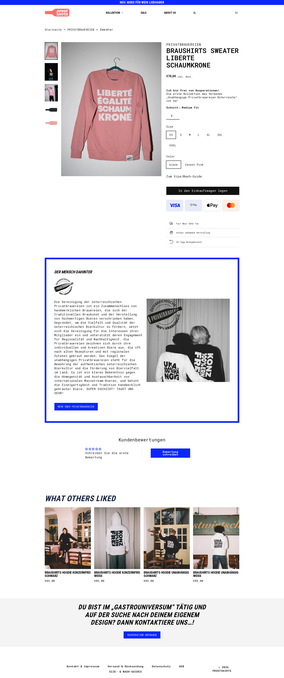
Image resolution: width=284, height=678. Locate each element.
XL (208, 134)
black (173, 164)
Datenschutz (161, 666)
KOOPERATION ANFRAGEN (142, 635)
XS (171, 134)
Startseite (53, 29)
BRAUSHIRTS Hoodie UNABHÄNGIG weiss (215, 574)
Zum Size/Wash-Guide (184, 176)
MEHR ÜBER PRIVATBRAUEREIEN (76, 406)
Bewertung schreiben (170, 453)
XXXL (172, 145)
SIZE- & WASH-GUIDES (125, 671)
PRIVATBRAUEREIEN (80, 29)
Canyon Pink (194, 164)
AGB (181, 666)
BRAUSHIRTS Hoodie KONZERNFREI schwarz (68, 574)
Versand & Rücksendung (126, 666)
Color (170, 156)
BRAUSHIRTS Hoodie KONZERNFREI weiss (117, 574)
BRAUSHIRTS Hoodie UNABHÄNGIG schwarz (166, 574)
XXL (220, 134)
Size (169, 126)
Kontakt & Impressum (83, 666)
